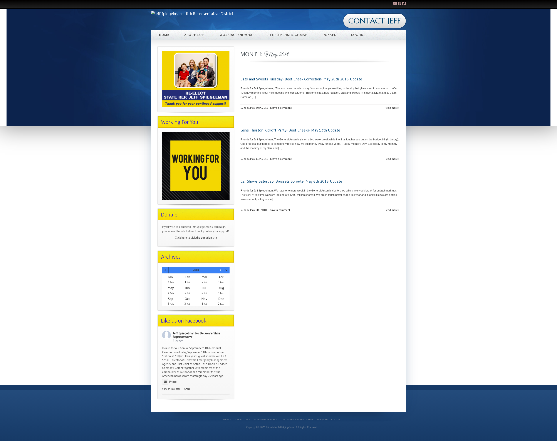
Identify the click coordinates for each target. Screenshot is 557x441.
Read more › (392, 107)
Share (187, 388)
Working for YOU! (235, 35)
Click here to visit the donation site (196, 238)
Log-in (357, 35)
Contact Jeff (374, 21)
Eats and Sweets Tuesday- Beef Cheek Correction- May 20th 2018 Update (301, 79)
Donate (329, 35)
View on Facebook (171, 388)
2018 (196, 270)
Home (164, 35)
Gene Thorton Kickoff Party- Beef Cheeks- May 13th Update (290, 130)
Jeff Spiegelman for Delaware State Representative (196, 335)
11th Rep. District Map (287, 35)
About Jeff (194, 35)
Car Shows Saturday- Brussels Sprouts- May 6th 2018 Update (291, 181)
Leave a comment (281, 107)
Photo (173, 382)
